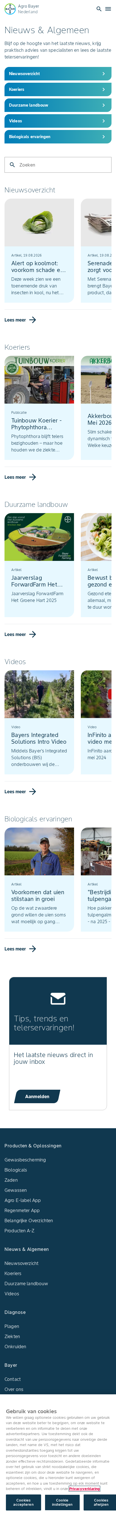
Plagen (12, 1326)
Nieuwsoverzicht (22, 1263)
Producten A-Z (19, 1230)
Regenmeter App (22, 1210)
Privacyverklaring (84, 1488)
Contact (13, 1379)
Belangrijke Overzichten (29, 1220)
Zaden (11, 1180)
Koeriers (13, 1273)
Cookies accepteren (23, 1502)
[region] (58, 1454)
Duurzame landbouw (26, 1283)
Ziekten (12, 1336)
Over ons (14, 1389)
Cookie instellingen (62, 1502)
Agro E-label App (23, 1200)
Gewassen (16, 1190)
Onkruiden (15, 1346)
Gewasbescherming (25, 1160)
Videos (12, 1293)
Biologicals (16, 1170)
